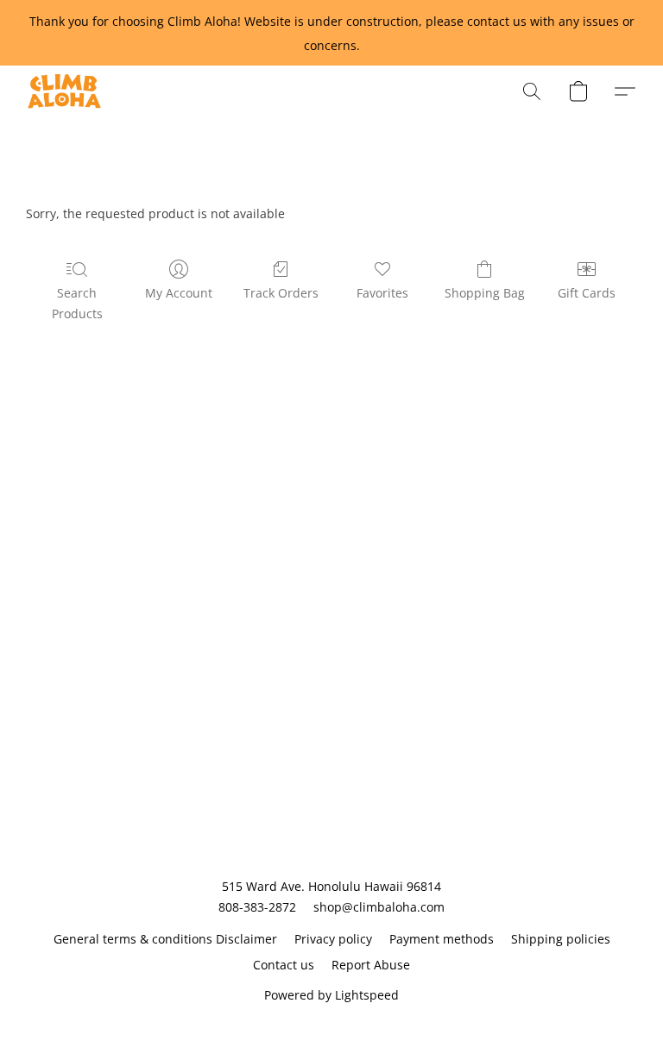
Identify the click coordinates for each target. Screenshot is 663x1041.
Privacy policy (333, 939)
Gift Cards (587, 293)
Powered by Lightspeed (331, 995)
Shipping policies (560, 939)
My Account (178, 293)
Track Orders (281, 293)
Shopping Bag (485, 293)
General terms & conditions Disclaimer (165, 939)
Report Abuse (371, 964)
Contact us (283, 964)
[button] (64, 91)
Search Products (77, 303)
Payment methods (441, 939)
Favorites (382, 293)
